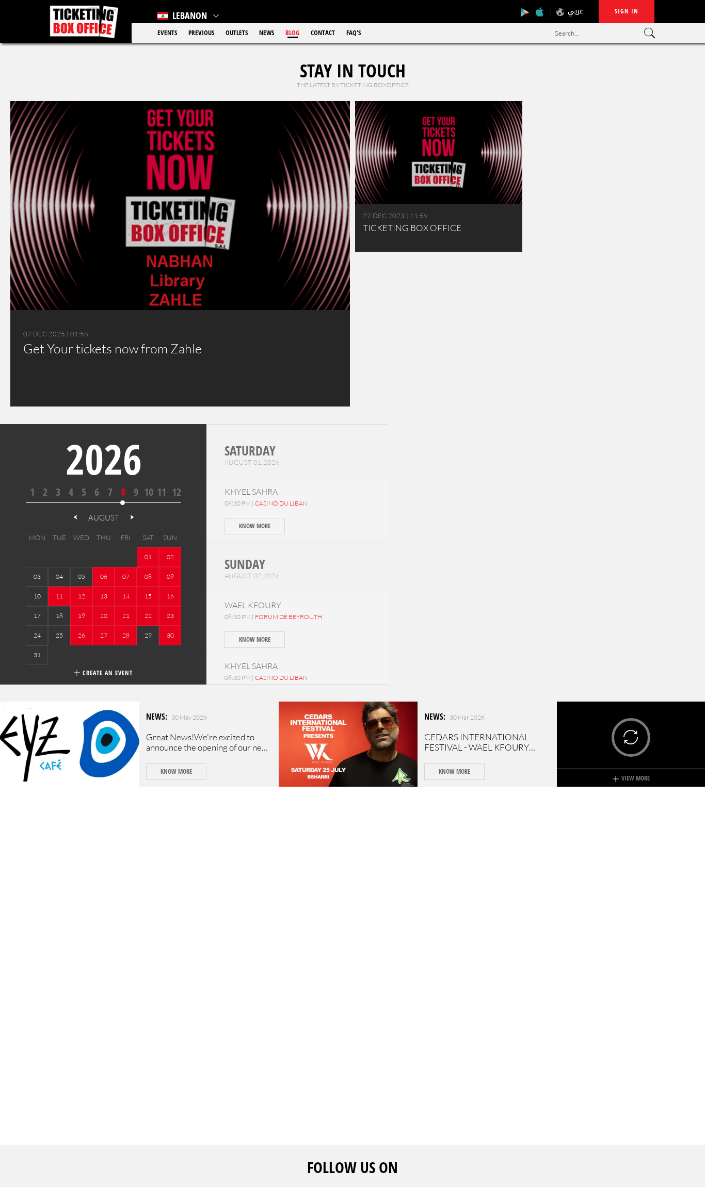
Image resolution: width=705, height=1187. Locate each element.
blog (292, 32)
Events (167, 32)
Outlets (237, 32)
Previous (201, 32)
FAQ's (353, 32)
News (266, 32)
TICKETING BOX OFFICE (412, 227)
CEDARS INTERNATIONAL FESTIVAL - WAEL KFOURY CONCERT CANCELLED (476, 747)
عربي (575, 11)
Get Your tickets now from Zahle (112, 348)
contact (323, 32)
